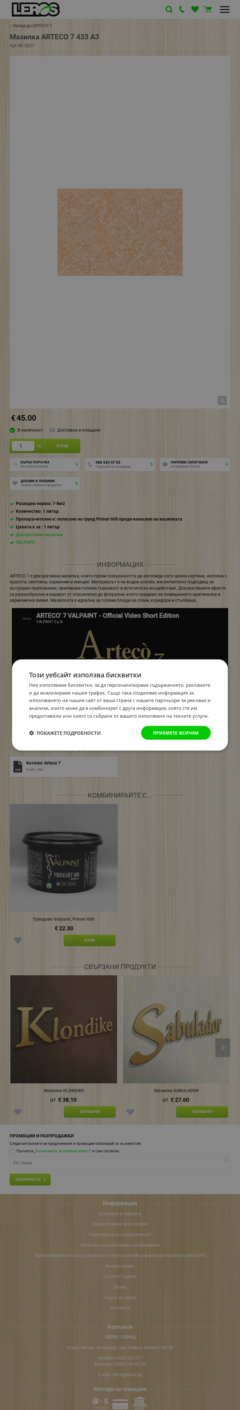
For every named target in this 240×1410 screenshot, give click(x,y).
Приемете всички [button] (176, 732)
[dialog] (120, 705)
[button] (65, 733)
